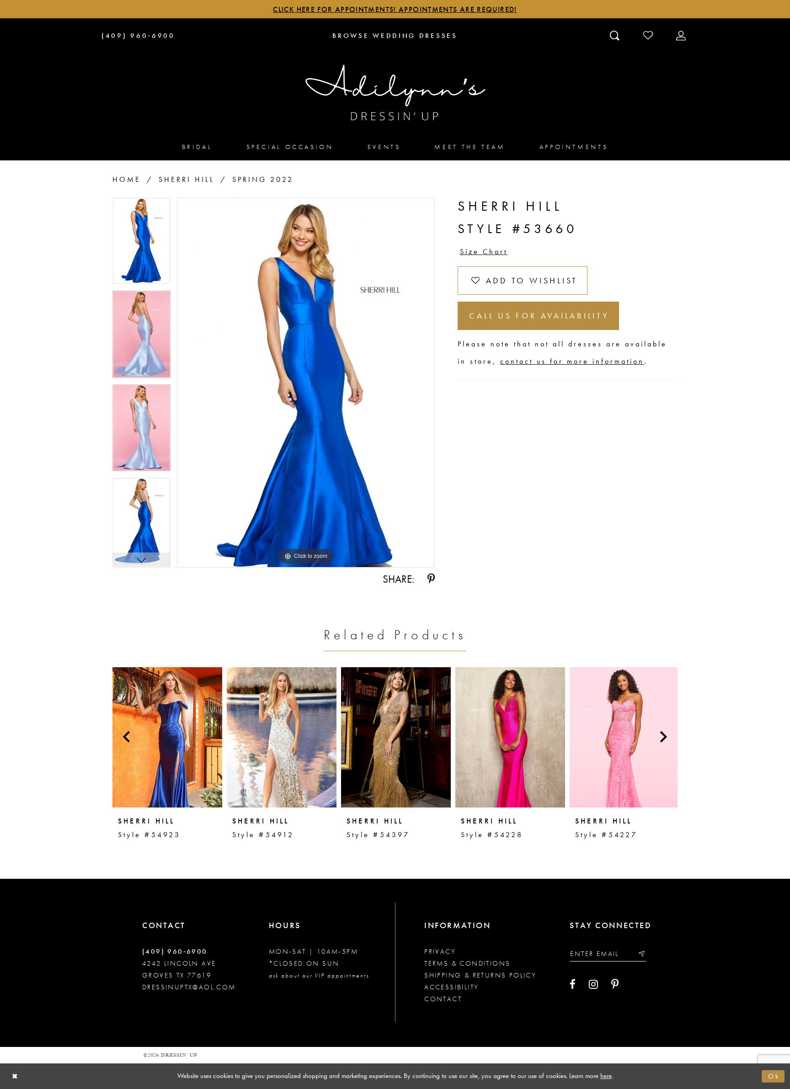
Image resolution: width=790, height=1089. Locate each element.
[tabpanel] (141, 244)
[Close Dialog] (14, 1076)
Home (126, 179)
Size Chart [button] (483, 251)
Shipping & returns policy (480, 975)
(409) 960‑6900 (175, 951)
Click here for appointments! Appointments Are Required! (395, 9)
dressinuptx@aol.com (189, 987)
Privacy (440, 951)
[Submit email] (641, 954)
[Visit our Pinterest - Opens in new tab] (615, 984)
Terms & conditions (467, 963)
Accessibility (451, 987)
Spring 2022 (263, 179)
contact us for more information (572, 361)
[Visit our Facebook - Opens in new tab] (573, 984)
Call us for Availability (539, 315)
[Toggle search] (615, 35)
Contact (443, 999)
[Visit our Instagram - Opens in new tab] (593, 984)
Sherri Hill (186, 179)
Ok (774, 1076)
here (606, 1075)
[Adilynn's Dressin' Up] (395, 93)
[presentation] (167, 737)
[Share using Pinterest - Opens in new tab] (431, 579)
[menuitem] (197, 146)
